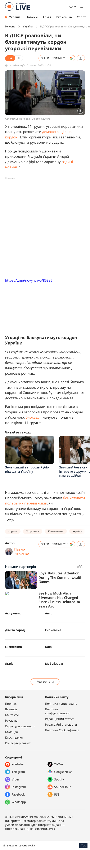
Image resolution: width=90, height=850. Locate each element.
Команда (11, 732)
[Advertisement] (45, 227)
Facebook (18, 794)
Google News (63, 772)
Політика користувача (61, 704)
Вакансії (11, 709)
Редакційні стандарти (61, 724)
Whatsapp (19, 802)
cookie (32, 845)
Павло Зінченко (21, 551)
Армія (47, 17)
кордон (12, 531)
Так (83, 845)
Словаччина (55, 531)
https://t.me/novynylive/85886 (28, 280)
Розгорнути (45, 682)
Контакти (12, 715)
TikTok (58, 764)
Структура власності (20, 726)
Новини (32, 17)
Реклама (11, 720)
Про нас (11, 704)
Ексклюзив (13, 647)
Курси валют (14, 737)
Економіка (64, 17)
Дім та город (15, 630)
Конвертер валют (18, 743)
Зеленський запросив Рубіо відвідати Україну (27, 469)
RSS (56, 794)
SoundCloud (62, 787)
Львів (9, 664)
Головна (10, 26)
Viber (15, 779)
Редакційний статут (59, 719)
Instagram (19, 787)
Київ (48, 647)
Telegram (18, 772)
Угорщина (32, 531)
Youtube (17, 764)
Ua (71, 7)
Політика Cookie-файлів (62, 730)
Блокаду (33, 417)
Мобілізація (54, 664)
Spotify (59, 779)
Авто (49, 613)
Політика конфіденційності (57, 711)
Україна (15, 17)
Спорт (81, 17)
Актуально (13, 613)
